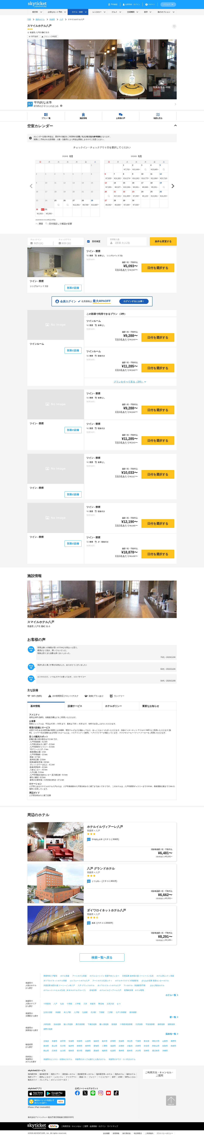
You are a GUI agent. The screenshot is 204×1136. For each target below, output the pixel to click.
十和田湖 (47, 1004)
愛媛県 (88, 1051)
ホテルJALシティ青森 (165, 976)
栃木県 (104, 1041)
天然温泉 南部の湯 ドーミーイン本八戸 (59, 985)
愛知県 (96, 1046)
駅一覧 (173, 1017)
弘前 (62, 1004)
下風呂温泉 (92, 1024)
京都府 (121, 1046)
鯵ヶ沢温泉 (68, 1024)
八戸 (61, 19)
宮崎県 (146, 1051)
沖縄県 (165, 1051)
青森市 (92, 1004)
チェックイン (35, 239)
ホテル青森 (64, 976)
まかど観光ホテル (157, 985)
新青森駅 (133, 1012)
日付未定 (96, 241)
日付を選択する (157, 267)
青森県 (52, 19)
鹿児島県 (155, 1051)
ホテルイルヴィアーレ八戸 (110, 990)
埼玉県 (129, 1041)
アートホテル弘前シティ (102, 981)
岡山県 (46, 1051)
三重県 (104, 1046)
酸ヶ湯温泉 (104, 1024)
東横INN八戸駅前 (50, 976)
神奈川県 (155, 1041)
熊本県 (129, 1051)
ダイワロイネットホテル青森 (55, 981)
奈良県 (146, 1046)
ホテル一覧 (171, 995)
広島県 (54, 1051)
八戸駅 (76, 1012)
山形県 (88, 1041)
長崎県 (121, 1051)
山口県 (63, 1051)
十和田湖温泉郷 (126, 1024)
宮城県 (71, 1041)
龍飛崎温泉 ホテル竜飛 (134, 990)
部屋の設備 (73, 288)
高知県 (96, 1051)
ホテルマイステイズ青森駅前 (126, 981)
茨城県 (121, 1041)
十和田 (69, 1004)
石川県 (63, 1046)
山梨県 (165, 1041)
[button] (162, 84)
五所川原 (110, 1004)
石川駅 (93, 1012)
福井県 (71, 1046)
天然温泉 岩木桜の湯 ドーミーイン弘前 (138, 976)
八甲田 (77, 1004)
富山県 (54, 1046)
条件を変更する (163, 241)
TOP (29, 19)
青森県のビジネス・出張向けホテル (57, 1059)
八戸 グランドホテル (86, 985)
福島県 (96, 1041)
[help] (61, 106)
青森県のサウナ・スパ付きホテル (122, 1059)
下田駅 (101, 1012)
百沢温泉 (139, 1024)
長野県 (173, 1041)
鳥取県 (165, 1046)
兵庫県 (138, 1046)
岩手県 (63, 1041)
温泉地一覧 (171, 1034)
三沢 (85, 1004)
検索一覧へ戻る (102, 957)
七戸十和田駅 (121, 1012)
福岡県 (104, 1051)
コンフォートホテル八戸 (79, 981)
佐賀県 (113, 1051)
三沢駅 (110, 1012)
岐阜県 (88, 1046)
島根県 (173, 1046)
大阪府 (129, 1046)
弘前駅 (85, 1012)
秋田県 (79, 1041)
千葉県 (138, 1041)
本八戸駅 (67, 1012)
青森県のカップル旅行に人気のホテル (90, 1059)
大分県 (138, 1051)
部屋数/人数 (114, 239)
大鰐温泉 (47, 1024)
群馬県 (113, 1041)
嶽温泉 (114, 1024)
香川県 (79, 1051)
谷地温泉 (93, 990)
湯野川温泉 (47, 1029)
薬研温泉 (161, 1024)
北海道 (46, 1041)
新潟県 (46, 1046)
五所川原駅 (47, 1012)
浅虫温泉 (57, 1024)
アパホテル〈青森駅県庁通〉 (135, 985)
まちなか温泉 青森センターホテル (155, 981)
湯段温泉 (171, 1024)
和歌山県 (155, 1046)
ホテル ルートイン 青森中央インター (104, 976)
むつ (119, 1004)
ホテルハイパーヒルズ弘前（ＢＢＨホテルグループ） (64, 990)
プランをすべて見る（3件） (129, 381)
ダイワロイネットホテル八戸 (109, 985)
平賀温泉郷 (150, 1024)
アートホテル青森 (79, 976)
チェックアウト (65, 239)
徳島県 (71, 1051)
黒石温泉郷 (80, 1024)
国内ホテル (40, 19)
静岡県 (79, 1046)
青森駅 (58, 1012)
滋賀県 (113, 1046)
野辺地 (101, 1004)
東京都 (146, 1041)
